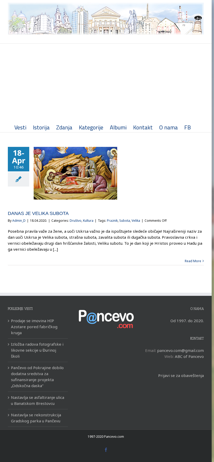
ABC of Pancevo (189, 356)
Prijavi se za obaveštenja (181, 375)
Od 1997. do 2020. (187, 320)
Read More (193, 261)
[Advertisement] (106, 82)
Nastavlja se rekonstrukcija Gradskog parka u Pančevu (36, 417)
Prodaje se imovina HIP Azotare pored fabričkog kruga (34, 326)
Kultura (88, 220)
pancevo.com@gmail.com (180, 350)
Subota (124, 220)
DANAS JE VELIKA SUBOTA (38, 213)
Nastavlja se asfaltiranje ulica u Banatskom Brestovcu (37, 400)
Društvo (75, 220)
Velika (136, 220)
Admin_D (19, 220)
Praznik (112, 220)
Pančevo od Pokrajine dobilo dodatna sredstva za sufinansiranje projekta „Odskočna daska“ (37, 376)
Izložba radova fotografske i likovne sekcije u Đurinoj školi (37, 350)
